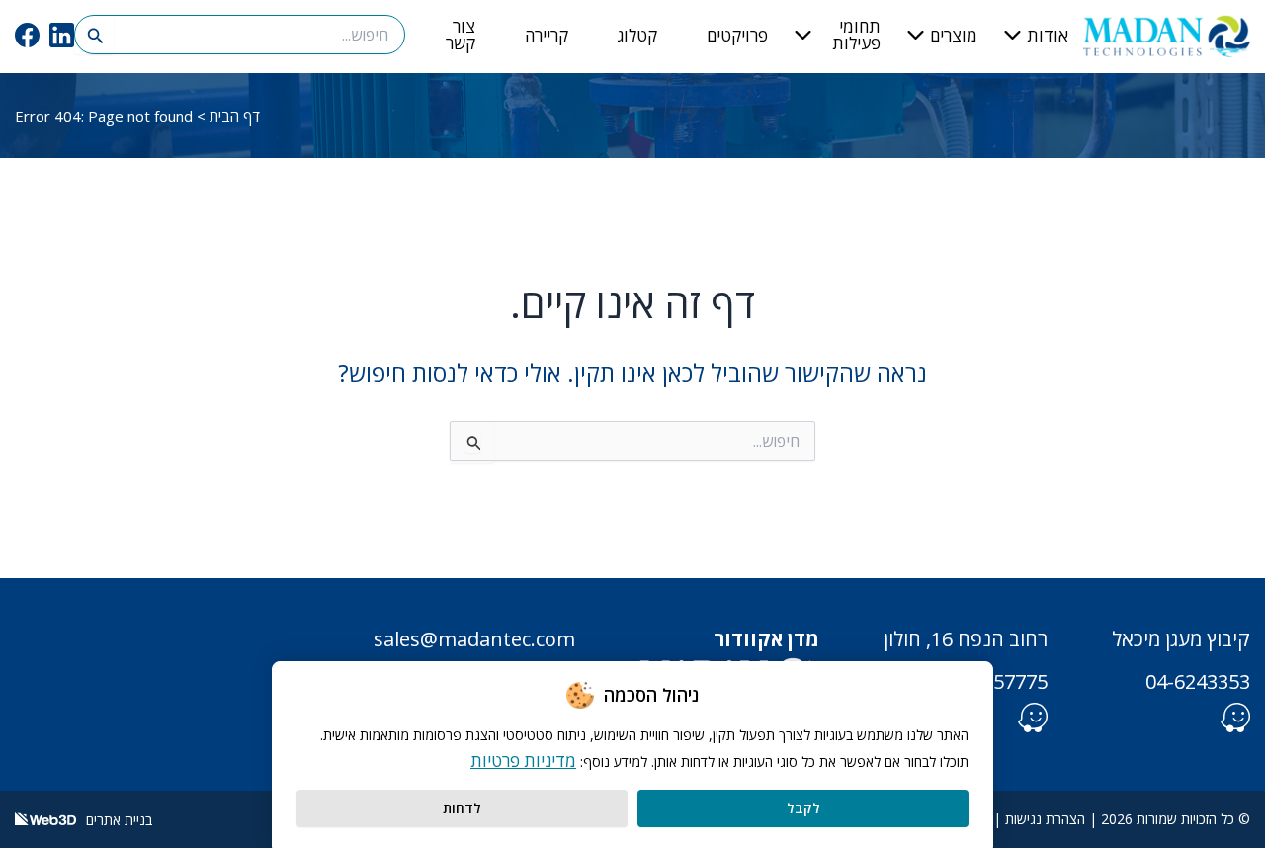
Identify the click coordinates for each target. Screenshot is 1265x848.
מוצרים (953, 35)
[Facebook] (27, 35)
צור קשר (460, 34)
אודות (1047, 35)
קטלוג (637, 35)
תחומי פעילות (856, 34)
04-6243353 (1197, 681)
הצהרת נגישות (1045, 818)
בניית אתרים (117, 819)
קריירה (546, 35)
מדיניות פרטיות (523, 760)
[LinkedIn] (61, 35)
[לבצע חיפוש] (94, 34)
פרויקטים (737, 35)
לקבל (803, 808)
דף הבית (235, 116)
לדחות (462, 808)
